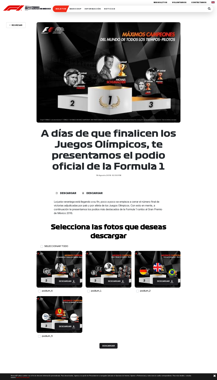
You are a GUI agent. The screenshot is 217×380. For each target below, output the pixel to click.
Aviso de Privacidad (22, 377)
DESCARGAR (65, 281)
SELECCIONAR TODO (56, 246)
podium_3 (47, 336)
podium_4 (47, 291)
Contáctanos (198, 2)
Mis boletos (160, 2)
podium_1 (96, 291)
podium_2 (145, 291)
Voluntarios (179, 2)
